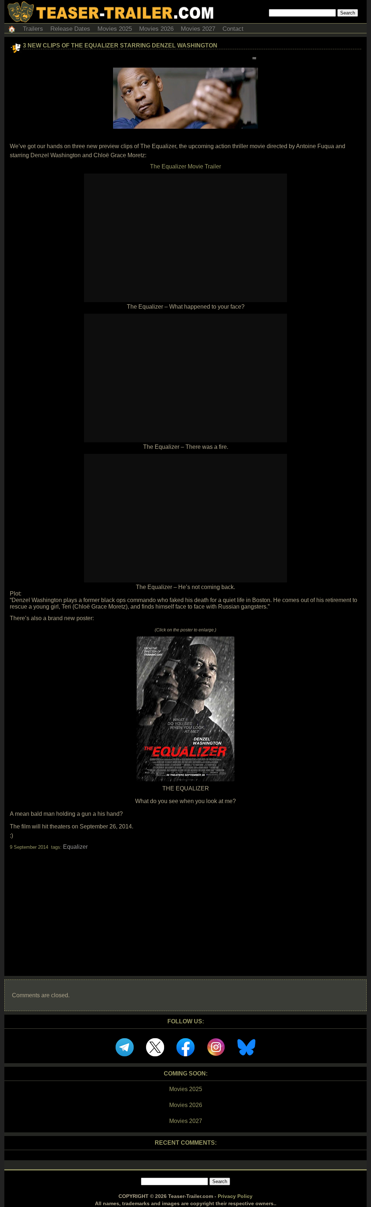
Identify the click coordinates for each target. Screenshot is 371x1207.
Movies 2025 (114, 28)
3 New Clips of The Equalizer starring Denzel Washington (120, 45)
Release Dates (70, 28)
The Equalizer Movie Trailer (185, 166)
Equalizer (75, 847)
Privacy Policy (235, 1196)
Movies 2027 (198, 28)
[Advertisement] (185, 906)
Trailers (33, 28)
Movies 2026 (156, 28)
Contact (232, 28)
